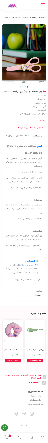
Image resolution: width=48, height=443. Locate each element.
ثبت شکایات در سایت (35, 404)
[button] (5, 341)
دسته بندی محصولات (29, 17)
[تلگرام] (24, 414)
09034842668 (34, 382)
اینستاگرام (30, 261)
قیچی (39, 146)
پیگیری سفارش (35, 396)
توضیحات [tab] (37, 136)
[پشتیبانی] (16, 414)
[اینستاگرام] (31, 414)
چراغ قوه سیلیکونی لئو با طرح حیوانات (35, 350)
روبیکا (24, 265)
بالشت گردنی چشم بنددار (13, 349)
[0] (6, 437)
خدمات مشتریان (35, 391)
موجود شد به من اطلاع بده (30, 128)
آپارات (31, 265)
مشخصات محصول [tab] (23, 135)
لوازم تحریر (16, 17)
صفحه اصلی (41, 17)
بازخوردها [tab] (9, 135)
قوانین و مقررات (35, 400)
